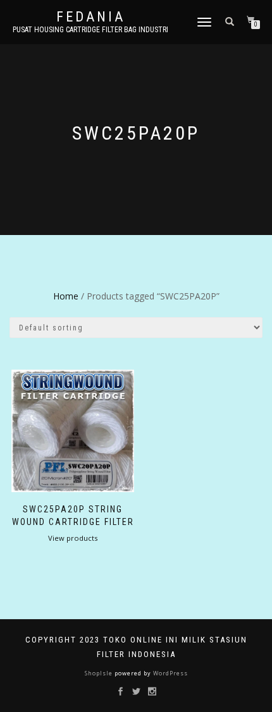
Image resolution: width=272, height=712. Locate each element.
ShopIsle (99, 673)
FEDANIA (90, 17)
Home (65, 296)
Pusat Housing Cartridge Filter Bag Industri (90, 29)
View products (72, 538)
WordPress (169, 673)
